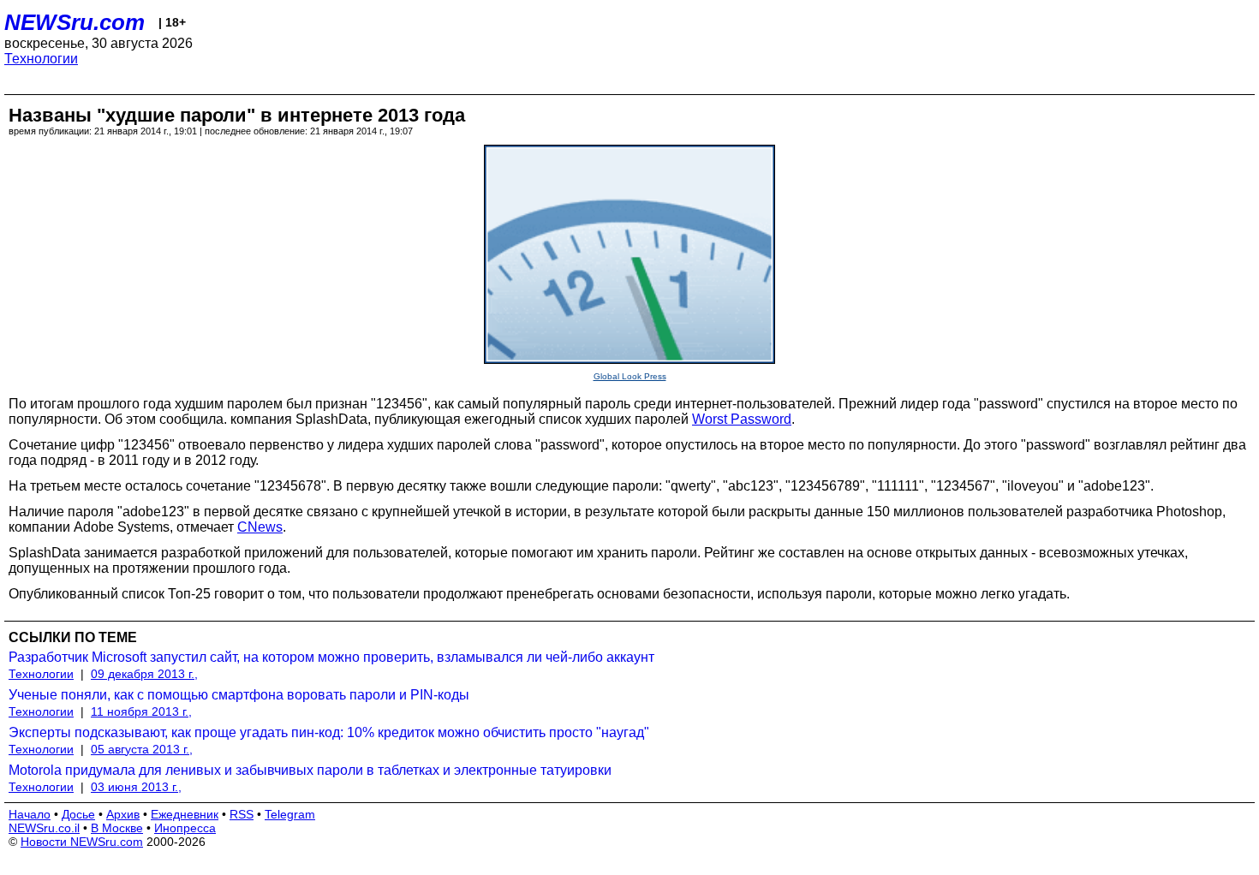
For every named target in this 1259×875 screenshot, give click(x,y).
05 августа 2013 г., (142, 749)
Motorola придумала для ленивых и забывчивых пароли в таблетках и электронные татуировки (310, 770)
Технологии (41, 58)
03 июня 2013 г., (136, 787)
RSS (242, 814)
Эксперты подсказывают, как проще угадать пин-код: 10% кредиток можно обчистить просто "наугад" (329, 732)
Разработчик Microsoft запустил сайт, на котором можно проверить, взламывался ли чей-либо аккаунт (331, 657)
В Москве (117, 828)
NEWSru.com (74, 22)
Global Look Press (630, 376)
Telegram (290, 814)
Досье (78, 814)
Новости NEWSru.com (82, 841)
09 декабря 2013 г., (144, 674)
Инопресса (185, 828)
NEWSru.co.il (44, 828)
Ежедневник (184, 814)
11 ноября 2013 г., (141, 711)
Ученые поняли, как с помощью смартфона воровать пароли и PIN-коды (239, 695)
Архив (123, 814)
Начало (30, 814)
